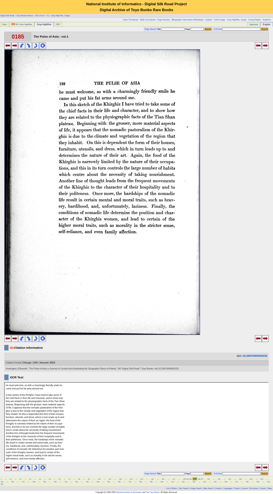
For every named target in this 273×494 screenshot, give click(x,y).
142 (141, 479)
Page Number (163, 20)
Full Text (218, 29)
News (270, 488)
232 (251, 479)
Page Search (150, 29)
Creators (218, 488)
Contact (263, 488)
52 (50, 479)
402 (162, 482)
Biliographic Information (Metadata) (187, 20)
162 (163, 479)
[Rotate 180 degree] (35, 48)
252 (2, 482)
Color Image (219, 20)
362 (119, 482)
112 (110, 479)
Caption (208, 20)
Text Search (184, 488)
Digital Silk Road (7, 16)
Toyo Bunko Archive (24, 16)
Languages (228, 488)
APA (35, 362)
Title (159, 29)
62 (59, 479)
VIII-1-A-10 (39, 16)
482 (247, 482)
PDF (58, 24)
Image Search (196, 488)
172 (173, 479)
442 (204, 482)
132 (131, 479)
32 (30, 479)
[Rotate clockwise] (28, 48)
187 (202, 479)
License (244, 488)
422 (183, 482)
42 (40, 479)
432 (194, 482)
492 (258, 482)
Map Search (208, 488)
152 (152, 479)
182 (184, 479)
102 (99, 479)
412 (172, 482)
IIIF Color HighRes (23, 24)
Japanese (253, 24)
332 (87, 482)
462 (226, 482)
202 (219, 479)
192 (208, 479)
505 (2, 484)
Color (4, 24)
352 (108, 482)
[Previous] (7, 48)
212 (229, 479)
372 (130, 482)
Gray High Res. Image (60, 16)
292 (44, 482)
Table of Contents (148, 20)
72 (69, 479)
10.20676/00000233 (254, 355)
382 (140, 482)
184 (190, 479)
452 (215, 482)
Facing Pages (254, 20)
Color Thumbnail (130, 20)
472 (236, 482)
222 (240, 479)
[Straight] (42, 48)
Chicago (26, 362)
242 (261, 479)
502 (268, 482)
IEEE (52, 362)
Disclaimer (253, 488)
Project (237, 488)
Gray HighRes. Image (237, 20)
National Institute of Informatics (129, 492)
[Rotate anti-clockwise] (21, 48)
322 (76, 482)
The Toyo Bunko (153, 492)
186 (199, 479)
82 (79, 479)
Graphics (267, 20)
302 (55, 482)
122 (120, 479)
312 (66, 482)
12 (10, 479)
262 (12, 482)
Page (188, 29)
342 (98, 482)
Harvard (44, 362)
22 (20, 479)
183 (187, 479)
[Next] (14, 48)
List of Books (171, 488)
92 (89, 479)
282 (34, 482)
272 (23, 482)
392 (151, 482)
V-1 (47, 16)
